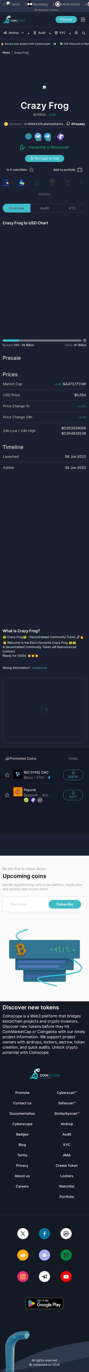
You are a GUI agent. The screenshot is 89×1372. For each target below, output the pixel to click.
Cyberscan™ (67, 1092)
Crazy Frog (21, 52)
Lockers (66, 1176)
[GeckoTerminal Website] (60, 137)
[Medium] (66, 1255)
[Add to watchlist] (7, 774)
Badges (44, 194)
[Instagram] (23, 1276)
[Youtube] (66, 1276)
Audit (44, 208)
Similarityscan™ (66, 1113)
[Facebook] (44, 1234)
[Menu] (83, 19)
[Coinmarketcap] (66, 1234)
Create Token (67, 1165)
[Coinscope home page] (14, 19)
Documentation (22, 1113)
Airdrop (67, 1124)
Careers (22, 1186)
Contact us (22, 1103)
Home (6, 52)
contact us (39, 668)
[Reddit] (23, 1255)
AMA (67, 1155)
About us (22, 1176)
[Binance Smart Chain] (6, 124)
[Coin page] (36, 775)
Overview (16, 208)
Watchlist (67, 1186)
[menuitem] (14, 33)
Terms (22, 1155)
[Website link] (28, 137)
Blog (22, 1144)
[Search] (84, 33)
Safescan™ (67, 1103)
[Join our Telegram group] (44, 1276)
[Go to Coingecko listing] (26, 800)
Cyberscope (22, 1124)
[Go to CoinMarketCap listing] (40, 800)
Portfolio (67, 1196)
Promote (66, 19)
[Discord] (44, 1255)
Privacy (22, 1165)
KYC (72, 208)
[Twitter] (23, 1234)
